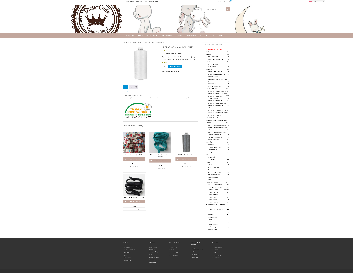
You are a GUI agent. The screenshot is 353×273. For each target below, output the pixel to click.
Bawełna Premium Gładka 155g (216, 74)
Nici (149, 42)
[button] (155, 49)
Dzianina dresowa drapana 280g (217, 125)
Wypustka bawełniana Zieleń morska (160, 156)
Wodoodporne (191, 35)
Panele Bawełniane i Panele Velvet (217, 212)
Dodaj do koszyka (176, 66)
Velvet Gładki (211, 214)
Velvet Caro (212, 219)
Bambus (179, 35)
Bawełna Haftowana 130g (215, 71)
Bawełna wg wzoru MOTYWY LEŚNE (217, 110)
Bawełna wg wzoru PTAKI (214, 115)
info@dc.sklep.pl (130, 1)
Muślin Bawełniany (167, 35)
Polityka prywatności (130, 250)
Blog (213, 35)
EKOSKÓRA (209, 142)
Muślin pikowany (212, 84)
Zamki (209, 179)
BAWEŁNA (209, 69)
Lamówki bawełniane (213, 167)
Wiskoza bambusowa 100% (215, 59)
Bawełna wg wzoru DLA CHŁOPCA (217, 91)
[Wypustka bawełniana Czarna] (134, 185)
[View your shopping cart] (229, 1)
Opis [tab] (125, 87)
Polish (314, 1)
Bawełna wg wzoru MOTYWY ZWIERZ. (218, 113)
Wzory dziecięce (213, 189)
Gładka (210, 152)
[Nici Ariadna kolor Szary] (186, 142)
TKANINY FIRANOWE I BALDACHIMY (215, 204)
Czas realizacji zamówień (153, 248)
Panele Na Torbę (213, 149)
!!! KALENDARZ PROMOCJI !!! (214, 49)
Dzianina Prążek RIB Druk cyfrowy (217, 132)
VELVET (208, 207)
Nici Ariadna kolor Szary (186, 155)
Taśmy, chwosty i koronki (214, 172)
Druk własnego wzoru (212, 117)
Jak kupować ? (128, 247)
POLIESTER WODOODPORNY (214, 182)
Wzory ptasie (212, 197)
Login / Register (223, 1)
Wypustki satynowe (213, 177)
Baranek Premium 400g (214, 64)
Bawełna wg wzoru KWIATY (215, 100)
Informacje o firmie (219, 247)
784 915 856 (139, 1)
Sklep (139, 35)
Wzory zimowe (213, 199)
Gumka (210, 164)
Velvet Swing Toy (213, 227)
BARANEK (208, 62)
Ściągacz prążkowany (213, 140)
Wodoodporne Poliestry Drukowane (218, 187)
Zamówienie (127, 260)
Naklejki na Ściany (213, 157)
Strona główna (129, 35)
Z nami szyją (127, 258)
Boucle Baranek (212, 66)
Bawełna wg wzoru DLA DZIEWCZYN (217, 93)
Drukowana (211, 144)
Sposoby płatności (154, 257)
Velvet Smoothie (212, 229)
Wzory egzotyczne (214, 192)
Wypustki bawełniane (214, 174)
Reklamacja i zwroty (197, 249)
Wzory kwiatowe (213, 194)
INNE (207, 154)
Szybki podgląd (135, 166)
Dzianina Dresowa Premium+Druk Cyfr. (217, 120)
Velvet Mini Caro (213, 224)
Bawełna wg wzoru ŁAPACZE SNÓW (217, 103)
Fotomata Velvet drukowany (215, 209)
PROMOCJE (203, 35)
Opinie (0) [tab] (133, 87)
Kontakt (221, 35)
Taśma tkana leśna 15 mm (134, 155)
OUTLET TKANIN (210, 159)
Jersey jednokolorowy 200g (215, 137)
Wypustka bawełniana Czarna (134, 197)
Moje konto (174, 247)
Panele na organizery (215, 147)
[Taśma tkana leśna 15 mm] (134, 142)
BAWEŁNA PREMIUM (211, 88)
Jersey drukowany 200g (214, 134)
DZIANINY (208, 122)
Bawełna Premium (151, 35)
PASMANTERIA (142, 42)
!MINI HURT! (209, 51)
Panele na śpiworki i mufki (215, 184)
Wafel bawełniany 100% (214, 86)
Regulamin (127, 252)
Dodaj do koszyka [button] (135, 159)
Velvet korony (213, 222)
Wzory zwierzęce (213, 202)
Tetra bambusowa (213, 56)
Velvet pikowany (212, 217)
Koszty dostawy (153, 252)
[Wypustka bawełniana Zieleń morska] (160, 142)
